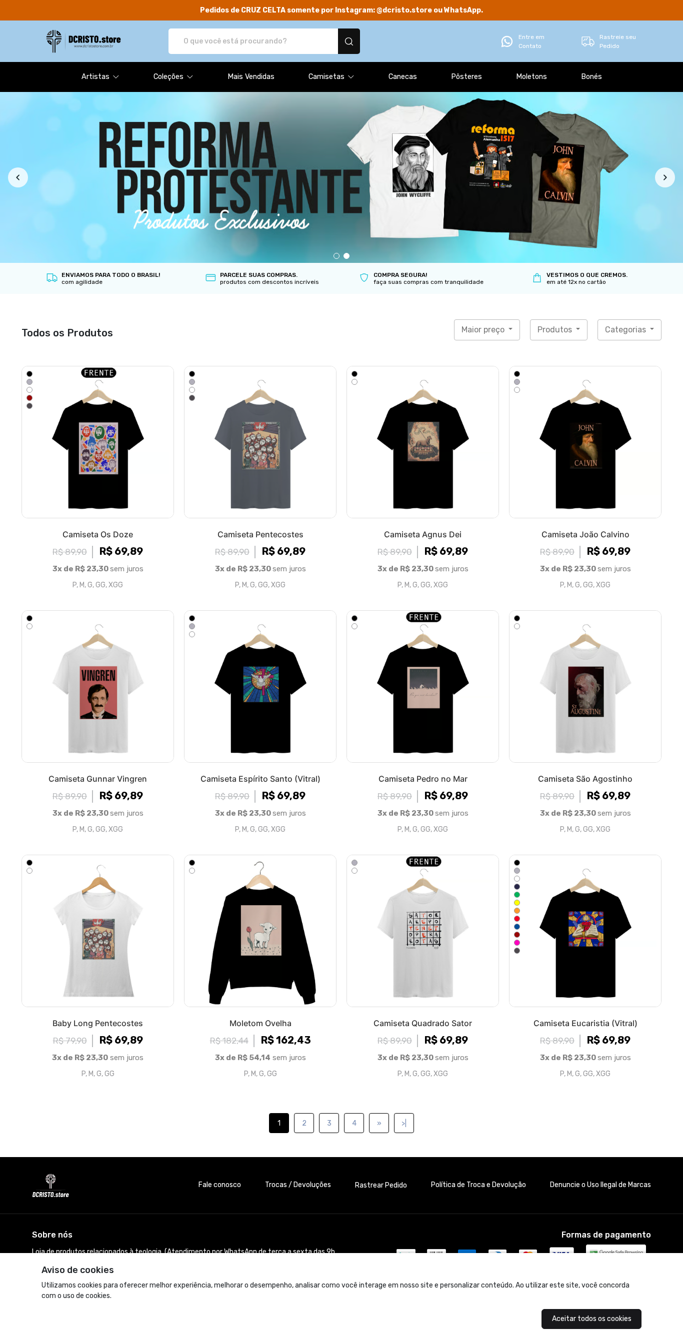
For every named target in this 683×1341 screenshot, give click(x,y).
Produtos (556, 329)
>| (404, 1123)
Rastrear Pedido (381, 1185)
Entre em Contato (531, 41)
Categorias (626, 329)
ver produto (98, 441)
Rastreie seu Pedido (618, 41)
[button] (101, 76)
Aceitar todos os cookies (592, 1319)
